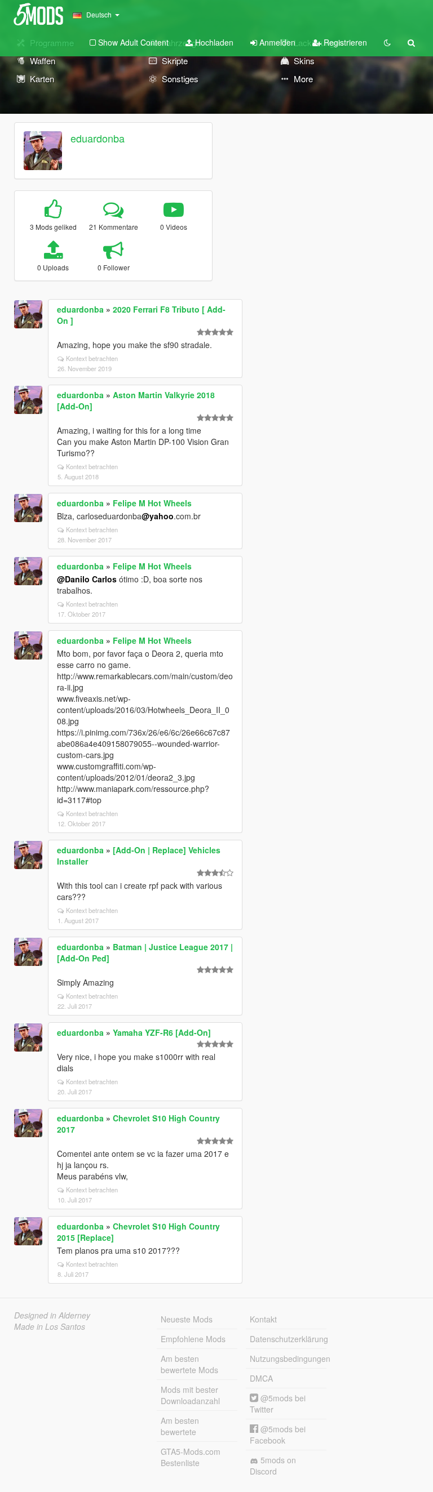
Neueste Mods (187, 1319)
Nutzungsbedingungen (288, 1358)
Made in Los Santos (49, 1326)
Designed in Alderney (52, 1315)
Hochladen (213, 42)
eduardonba (97, 138)
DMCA (261, 1378)
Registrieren (344, 42)
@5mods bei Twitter (278, 1403)
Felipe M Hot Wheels (152, 503)
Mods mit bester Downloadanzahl (190, 1395)
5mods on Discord (273, 1465)
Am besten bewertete (180, 1426)
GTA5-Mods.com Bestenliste (190, 1457)
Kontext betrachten (92, 358)
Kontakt (263, 1319)
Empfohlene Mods (193, 1338)
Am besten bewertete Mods (189, 1364)
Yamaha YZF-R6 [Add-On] (162, 1032)
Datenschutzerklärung (288, 1338)
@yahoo (158, 516)
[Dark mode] (387, 42)
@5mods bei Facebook (278, 1434)
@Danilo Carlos (87, 579)
